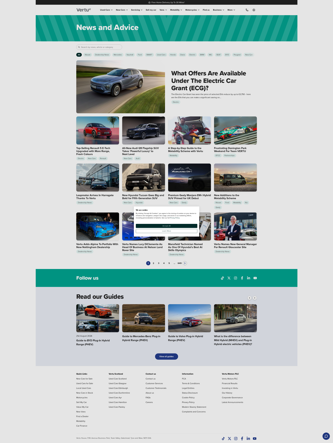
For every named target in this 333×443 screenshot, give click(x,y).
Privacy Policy (175, 218)
